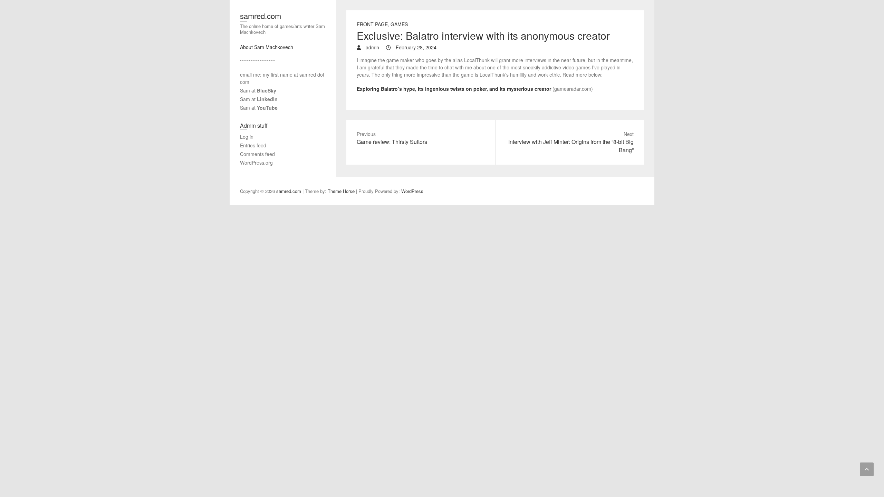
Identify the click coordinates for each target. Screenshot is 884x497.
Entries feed (253, 145)
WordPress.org (256, 162)
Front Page (372, 24)
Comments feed (257, 153)
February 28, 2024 (415, 47)
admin (371, 47)
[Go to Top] (867, 469)
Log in (246, 136)
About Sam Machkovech (266, 46)
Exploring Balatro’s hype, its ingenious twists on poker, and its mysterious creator (454, 88)
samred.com (260, 15)
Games (399, 24)
